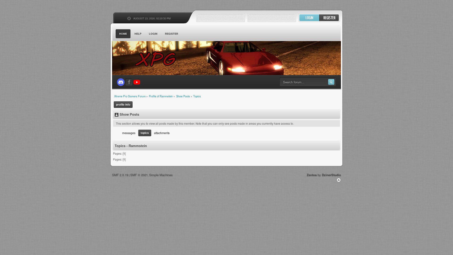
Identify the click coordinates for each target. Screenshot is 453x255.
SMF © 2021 (139, 175)
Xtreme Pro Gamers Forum (158, 59)
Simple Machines (161, 175)
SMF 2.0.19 (120, 175)
